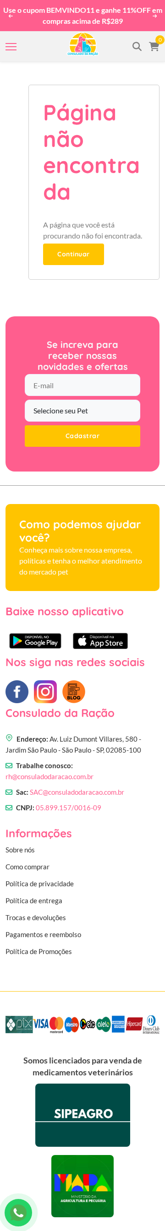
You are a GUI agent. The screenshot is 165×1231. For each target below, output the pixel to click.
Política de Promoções (39, 951)
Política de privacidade (40, 883)
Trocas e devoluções (36, 917)
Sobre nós (20, 850)
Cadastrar (83, 436)
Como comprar (28, 866)
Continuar (73, 254)
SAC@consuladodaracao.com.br (77, 792)
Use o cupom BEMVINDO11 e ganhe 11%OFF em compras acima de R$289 (82, 15)
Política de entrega (34, 900)
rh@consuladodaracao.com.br (50, 776)
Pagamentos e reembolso (43, 934)
